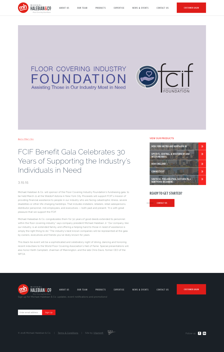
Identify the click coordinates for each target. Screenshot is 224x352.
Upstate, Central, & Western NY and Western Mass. (170, 155)
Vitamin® (98, 333)
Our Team (82, 7)
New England (158, 163)
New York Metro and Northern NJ (169, 146)
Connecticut (158, 171)
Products (101, 7)
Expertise (119, 7)
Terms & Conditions (68, 333)
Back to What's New (26, 139)
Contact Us (163, 7)
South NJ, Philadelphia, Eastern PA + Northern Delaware (171, 180)
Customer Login (191, 7)
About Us (64, 7)
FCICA (112, 332)
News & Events (140, 7)
